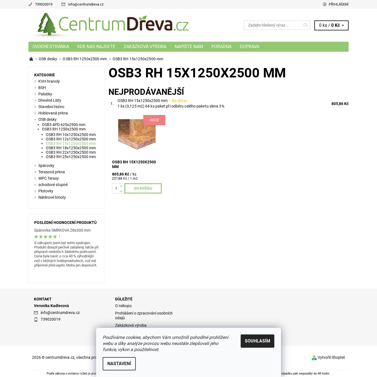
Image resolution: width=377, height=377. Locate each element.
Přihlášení (339, 4)
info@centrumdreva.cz (85, 4)
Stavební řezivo (51, 106)
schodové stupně (53, 184)
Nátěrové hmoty (52, 197)
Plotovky (45, 191)
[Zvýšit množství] (122, 185)
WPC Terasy (48, 178)
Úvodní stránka (51, 46)
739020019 (43, 4)
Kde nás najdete (96, 46)
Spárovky (46, 165)
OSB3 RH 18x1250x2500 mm (71, 148)
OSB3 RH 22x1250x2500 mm (71, 152)
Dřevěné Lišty (49, 100)
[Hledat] (305, 25)
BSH (42, 87)
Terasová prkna (51, 172)
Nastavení (119, 363)
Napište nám (189, 46)
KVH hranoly (49, 81)
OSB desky (47, 119)
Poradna (221, 46)
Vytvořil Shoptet (331, 357)
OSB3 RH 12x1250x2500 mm (71, 139)
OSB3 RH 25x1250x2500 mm (71, 157)
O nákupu (123, 305)
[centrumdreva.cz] (108, 25)
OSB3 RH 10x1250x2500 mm (71, 134)
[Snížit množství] (122, 190)
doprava (249, 46)
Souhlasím (257, 341)
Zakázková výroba (145, 46)
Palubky (45, 94)
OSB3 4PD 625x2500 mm (63, 124)
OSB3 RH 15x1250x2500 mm (152, 100)
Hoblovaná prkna (53, 113)
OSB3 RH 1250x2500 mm (64, 129)
